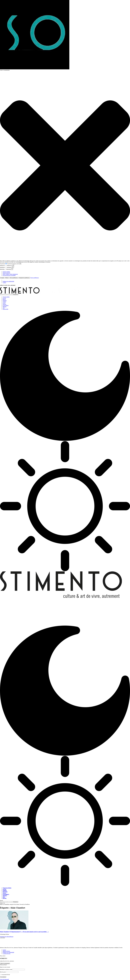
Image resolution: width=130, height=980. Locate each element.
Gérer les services (6, 272)
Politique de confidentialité (8, 281)
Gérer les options (6, 271)
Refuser (6, 277)
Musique (11, 936)
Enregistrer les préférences (24, 277)
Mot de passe (3, 972)
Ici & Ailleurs (7, 936)
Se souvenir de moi (5, 974)
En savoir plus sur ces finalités (9, 275)
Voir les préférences (14, 277)
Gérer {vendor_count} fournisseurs (10, 274)
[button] (65, 165)
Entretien (2, 936)
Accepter (2, 277)
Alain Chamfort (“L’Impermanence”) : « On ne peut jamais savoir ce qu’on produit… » (24, 931)
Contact (4, 282)
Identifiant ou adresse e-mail (6, 969)
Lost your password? (4, 979)
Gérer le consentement (5, 963)
